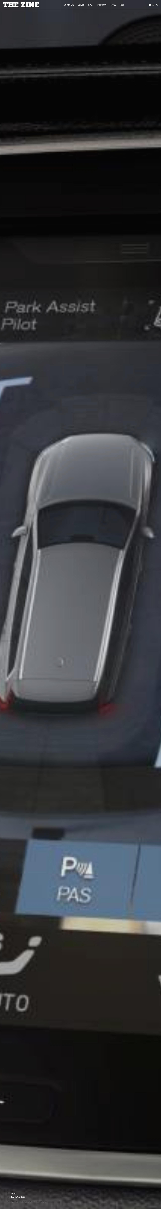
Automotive (69, 5)
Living (81, 5)
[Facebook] (150, 5)
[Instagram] (153, 5)
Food (122, 5)
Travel (113, 5)
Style (90, 5)
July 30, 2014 (13, 1202)
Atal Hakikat (41, 1202)
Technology (101, 5)
